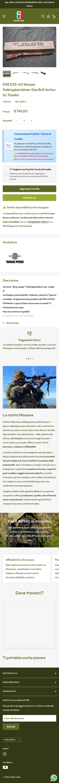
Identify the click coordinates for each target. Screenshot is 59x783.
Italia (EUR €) (9, 739)
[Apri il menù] (4, 16)
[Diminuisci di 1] (17, 121)
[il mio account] (48, 16)
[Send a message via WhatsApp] (54, 778)
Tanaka (7, 101)
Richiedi (11, 726)
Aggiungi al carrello (29, 188)
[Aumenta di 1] (31, 121)
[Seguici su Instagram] (5, 754)
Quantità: (7, 120)
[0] (54, 16)
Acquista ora (29, 197)
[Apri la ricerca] (43, 16)
